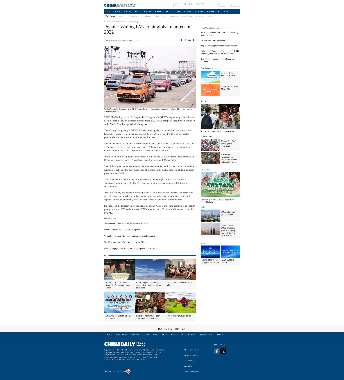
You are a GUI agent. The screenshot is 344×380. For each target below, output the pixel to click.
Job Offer (188, 366)
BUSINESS (136, 11)
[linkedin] (189, 40)
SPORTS (177, 11)
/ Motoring (132, 21)
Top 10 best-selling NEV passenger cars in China (125, 242)
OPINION (187, 11)
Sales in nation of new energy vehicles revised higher (126, 223)
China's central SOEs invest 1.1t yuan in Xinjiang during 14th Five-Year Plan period (228, 230)
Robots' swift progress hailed (213, 40)
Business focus (206, 136)
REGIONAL (199, 11)
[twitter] (185, 40)
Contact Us (189, 360)
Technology (161, 16)
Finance (199, 16)
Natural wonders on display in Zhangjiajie (122, 229)
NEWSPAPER (211, 11)
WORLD (127, 11)
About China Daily (191, 350)
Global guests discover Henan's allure (180, 283)
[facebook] (181, 40)
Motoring (174, 16)
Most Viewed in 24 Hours (210, 28)
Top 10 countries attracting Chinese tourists (217, 131)
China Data (187, 16)
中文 (202, 4)
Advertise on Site (191, 355)
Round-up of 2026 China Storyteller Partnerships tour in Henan (118, 285)
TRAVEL (158, 11)
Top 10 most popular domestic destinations (219, 46)
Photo (106, 255)
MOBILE (227, 11)
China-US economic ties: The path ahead (118, 317)
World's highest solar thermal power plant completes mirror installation (148, 285)
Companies (133, 16)
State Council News (208, 68)
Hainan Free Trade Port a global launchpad (229, 143)
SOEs (203, 207)
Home (110, 21)
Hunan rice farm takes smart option (179, 317)
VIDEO (168, 11)
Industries (147, 16)
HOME (109, 11)
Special (203, 243)
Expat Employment (192, 371)
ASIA (198, 4)
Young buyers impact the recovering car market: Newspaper (129, 236)
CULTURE (148, 11)
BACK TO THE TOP (172, 328)
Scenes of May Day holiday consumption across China (148, 317)
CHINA (117, 11)
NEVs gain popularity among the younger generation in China (130, 248)
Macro (121, 16)
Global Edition (189, 4)
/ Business (119, 21)
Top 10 (211, 16)
